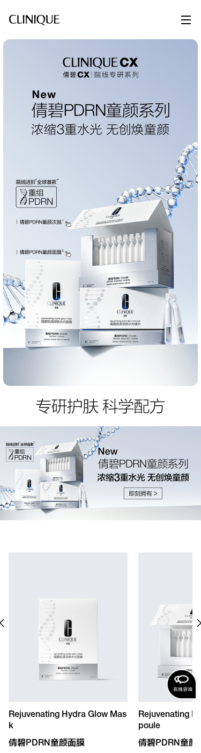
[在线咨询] (182, 684)
